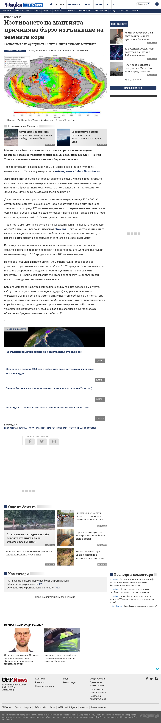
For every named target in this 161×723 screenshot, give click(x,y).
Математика (33, 10)
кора (31, 428)
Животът (59, 10)
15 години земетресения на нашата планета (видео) (44, 351)
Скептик (123, 10)
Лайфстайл (40, 707)
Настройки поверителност (98, 697)
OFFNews (6, 707)
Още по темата (16, 328)
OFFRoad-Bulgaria (67, 707)
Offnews (74, 4)
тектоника (75, 428)
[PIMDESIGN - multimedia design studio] (148, 717)
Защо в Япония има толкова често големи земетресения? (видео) (49, 388)
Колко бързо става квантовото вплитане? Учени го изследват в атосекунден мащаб (132, 599)
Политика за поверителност (98, 691)
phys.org (60, 229)
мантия (40, 428)
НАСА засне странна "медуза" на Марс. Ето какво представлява (138, 68)
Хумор (135, 10)
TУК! (41, 584)
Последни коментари (133, 574)
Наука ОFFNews (14, 51)
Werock (84, 707)
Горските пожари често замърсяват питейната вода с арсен (90, 535)
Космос (7, 10)
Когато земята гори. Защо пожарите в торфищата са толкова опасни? (90, 556)
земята (23, 428)
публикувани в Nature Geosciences (77, 171)
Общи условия (97, 678)
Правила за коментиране (97, 684)
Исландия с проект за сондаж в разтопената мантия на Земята (47, 407)
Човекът (71, 10)
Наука (60, 4)
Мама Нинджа (98, 707)
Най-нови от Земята (23, 126)
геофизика (10, 428)
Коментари (18, 573)
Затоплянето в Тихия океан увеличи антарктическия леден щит (86, 136)
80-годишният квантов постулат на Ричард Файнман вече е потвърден (139, 53)
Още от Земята (22, 506)
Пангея (51, 428)
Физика (19, 10)
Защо (113, 10)
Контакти (40, 678)
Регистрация (69, 682)
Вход (65, 678)
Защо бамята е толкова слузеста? (140, 606)
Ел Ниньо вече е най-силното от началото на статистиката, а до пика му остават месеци (89, 519)
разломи (62, 428)
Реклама (39, 682)
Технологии (100, 10)
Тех (107, 4)
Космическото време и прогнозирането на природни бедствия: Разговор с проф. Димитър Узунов (139, 39)
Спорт (87, 4)
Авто (98, 4)
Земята (47, 10)
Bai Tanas (117, 606)
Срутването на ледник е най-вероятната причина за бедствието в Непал (35, 135)
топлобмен (90, 428)
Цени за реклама (44, 686)
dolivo (115, 579)
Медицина (84, 10)
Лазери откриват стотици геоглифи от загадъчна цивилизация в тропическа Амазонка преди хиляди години (132, 582)
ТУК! (57, 587)
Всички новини (133, 87)
